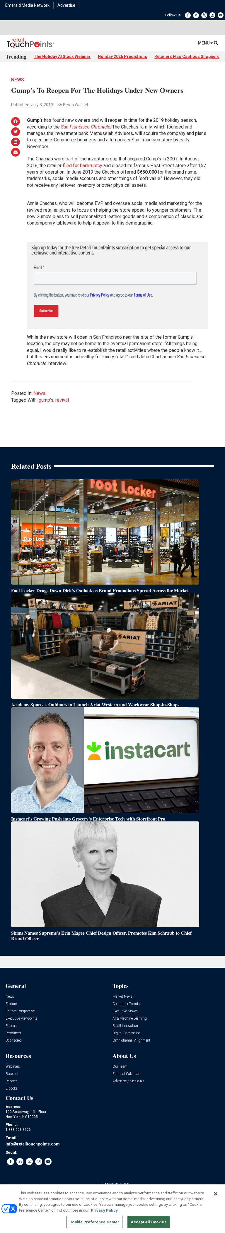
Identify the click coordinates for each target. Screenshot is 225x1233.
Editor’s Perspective (20, 1011)
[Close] (215, 1193)
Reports (11, 1081)
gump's (46, 400)
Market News (122, 997)
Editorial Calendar (125, 1074)
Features (12, 1004)
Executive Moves (125, 1011)
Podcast (12, 1026)
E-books (12, 1088)
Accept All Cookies (148, 1222)
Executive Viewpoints (22, 1018)
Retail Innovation (125, 1026)
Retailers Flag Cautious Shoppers (186, 56)
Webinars (13, 1066)
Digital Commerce (126, 1033)
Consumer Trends (126, 1004)
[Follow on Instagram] (212, 15)
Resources (13, 1033)
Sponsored (14, 1040)
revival (62, 400)
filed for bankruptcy (82, 165)
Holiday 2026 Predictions (122, 56)
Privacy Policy (104, 1210)
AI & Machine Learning (129, 1018)
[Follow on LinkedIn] (196, 15)
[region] (112, 1208)
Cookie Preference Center (94, 1222)
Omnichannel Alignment (131, 1040)
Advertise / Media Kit (128, 1081)
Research (12, 1074)
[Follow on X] (204, 15)
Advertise (66, 5)
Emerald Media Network (27, 5)
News (17, 80)
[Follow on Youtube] (221, 15)
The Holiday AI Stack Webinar (62, 56)
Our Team (119, 1066)
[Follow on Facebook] (188, 15)
